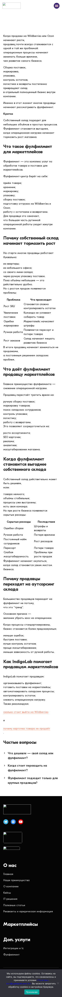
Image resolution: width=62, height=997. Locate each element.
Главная (8, 874)
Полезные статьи (14, 905)
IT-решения (10, 898)
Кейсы (7, 892)
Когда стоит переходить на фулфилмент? (27, 768)
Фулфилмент (11, 954)
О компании (11, 886)
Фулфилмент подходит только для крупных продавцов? (33, 780)
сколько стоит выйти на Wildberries (25, 712)
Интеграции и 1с (13, 948)
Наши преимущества (16, 880)
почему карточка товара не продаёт (26, 728)
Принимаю (32, 992)
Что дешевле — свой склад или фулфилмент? (30, 756)
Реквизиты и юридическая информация (28, 911)
